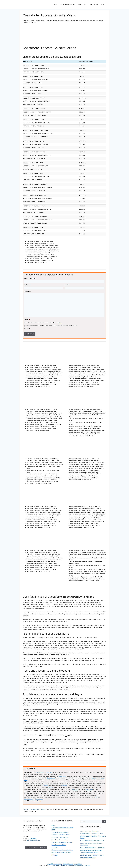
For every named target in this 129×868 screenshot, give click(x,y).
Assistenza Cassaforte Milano (61, 835)
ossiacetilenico (28, 799)
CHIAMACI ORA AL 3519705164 (35, 847)
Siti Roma (87, 865)
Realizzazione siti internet (60, 865)
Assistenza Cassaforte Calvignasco (91, 850)
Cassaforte (37, 801)
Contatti (103, 4)
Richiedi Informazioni (33, 840)
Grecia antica (51, 778)
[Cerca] (104, 821)
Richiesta (27, 291)
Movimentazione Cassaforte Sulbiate (91, 833)
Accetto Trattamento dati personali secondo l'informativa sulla (43, 322)
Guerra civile (89, 789)
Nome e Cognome (30, 278)
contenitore (40, 772)
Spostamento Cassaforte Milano (61, 852)
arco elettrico (39, 799)
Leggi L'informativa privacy (54, 864)
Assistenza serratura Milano (60, 837)
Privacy (27, 319)
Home (55, 4)
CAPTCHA (27, 328)
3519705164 (33, 838)
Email (66, 285)
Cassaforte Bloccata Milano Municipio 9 (92, 840)
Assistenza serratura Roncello (89, 852)
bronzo (94, 778)
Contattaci (55, 847)
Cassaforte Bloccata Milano (60, 840)
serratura (49, 772)
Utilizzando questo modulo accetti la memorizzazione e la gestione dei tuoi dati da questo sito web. (51, 325)
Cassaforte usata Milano (59, 845)
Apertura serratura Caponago (89, 831)
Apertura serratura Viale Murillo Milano (92, 855)
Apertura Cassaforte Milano (60, 832)
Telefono (27, 285)
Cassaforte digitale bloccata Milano (62, 842)
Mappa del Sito (94, 4)
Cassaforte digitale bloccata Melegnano (92, 847)
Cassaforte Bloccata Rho (87, 857)
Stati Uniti (75, 789)
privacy (60, 322)
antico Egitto (62, 776)
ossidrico (96, 797)
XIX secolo (45, 785)
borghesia (64, 785)
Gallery (79, 4)
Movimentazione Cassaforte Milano (62, 850)
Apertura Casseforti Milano (67, 4)
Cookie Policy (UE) (68, 864)
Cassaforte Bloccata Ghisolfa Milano (33, 809)
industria (50, 787)
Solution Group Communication (76, 865)
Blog (85, 4)
